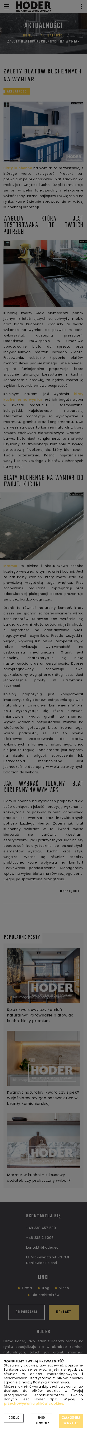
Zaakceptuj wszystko (71, 1420)
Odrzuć (14, 1418)
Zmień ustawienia (41, 1420)
